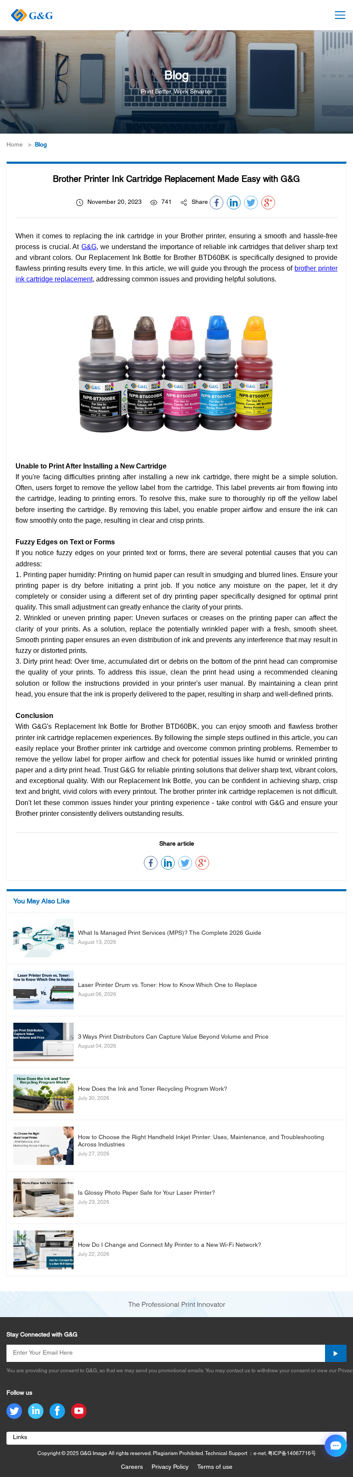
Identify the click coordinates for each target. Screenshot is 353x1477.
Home (14, 145)
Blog (41, 145)
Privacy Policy (170, 1467)
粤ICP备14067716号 (292, 1453)
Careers (132, 1467)
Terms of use (214, 1467)
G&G (88, 246)
